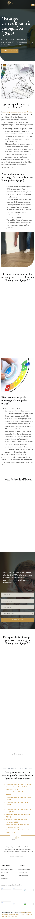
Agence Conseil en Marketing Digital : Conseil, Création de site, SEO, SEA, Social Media (17, 914)
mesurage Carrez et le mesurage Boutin (17, 112)
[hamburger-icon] (33, 5)
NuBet (23, 912)
